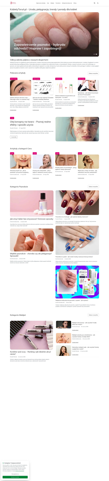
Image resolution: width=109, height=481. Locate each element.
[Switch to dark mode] (98, 3)
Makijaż (52, 3)
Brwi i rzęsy (13, 78)
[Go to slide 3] (96, 54)
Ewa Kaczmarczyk (18, 51)
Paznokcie (58, 3)
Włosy (74, 3)
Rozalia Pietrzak (13, 101)
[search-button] (94, 3)
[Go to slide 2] (95, 54)
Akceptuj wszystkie (15, 477)
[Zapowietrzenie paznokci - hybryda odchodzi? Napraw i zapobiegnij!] (54, 34)
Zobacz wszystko (93, 73)
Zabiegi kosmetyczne (67, 3)
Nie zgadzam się (15, 474)
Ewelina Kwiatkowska (37, 101)
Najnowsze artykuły (40, 3)
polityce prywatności (20, 470)
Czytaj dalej (13, 137)
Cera (48, 3)
